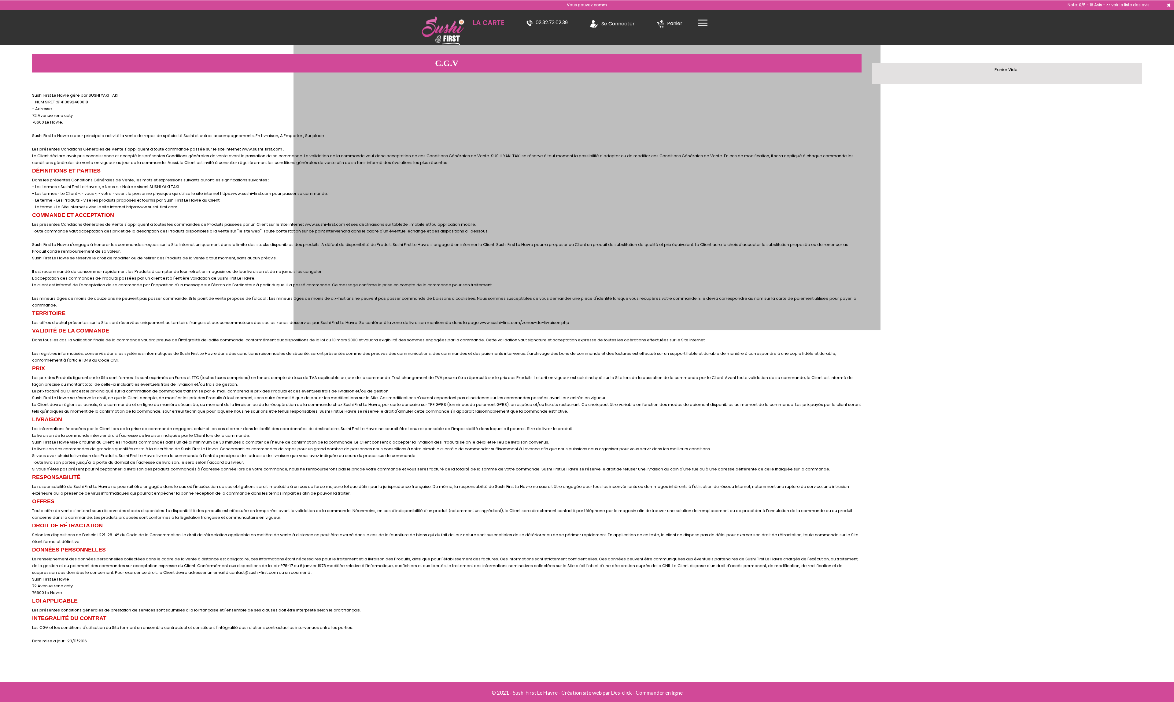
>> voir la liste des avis (1128, 5)
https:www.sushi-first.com (245, 193)
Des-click (621, 692)
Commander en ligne (659, 692)
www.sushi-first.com (262, 149)
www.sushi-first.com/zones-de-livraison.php (524, 322)
